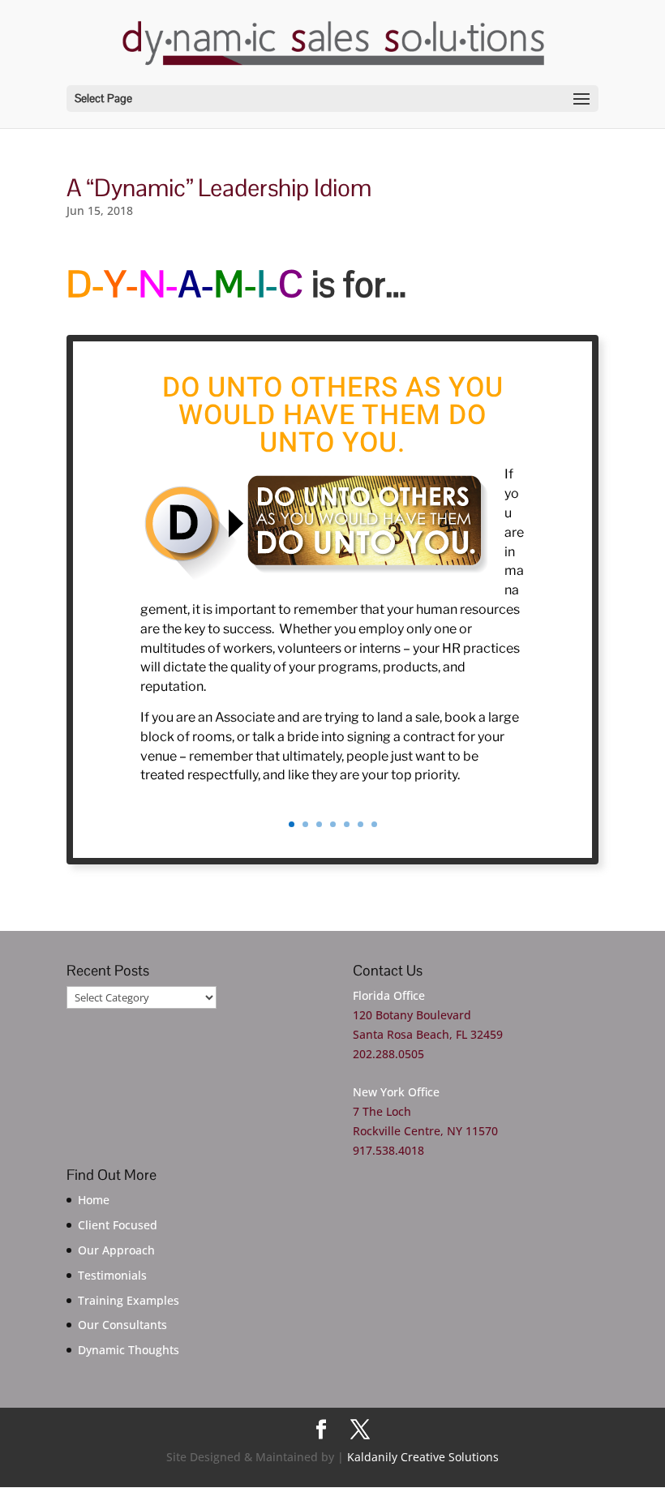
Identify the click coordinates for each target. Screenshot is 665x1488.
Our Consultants (122, 1324)
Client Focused (117, 1225)
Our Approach (116, 1250)
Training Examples (128, 1300)
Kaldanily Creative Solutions (423, 1456)
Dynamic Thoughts (128, 1349)
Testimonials (112, 1275)
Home (93, 1199)
